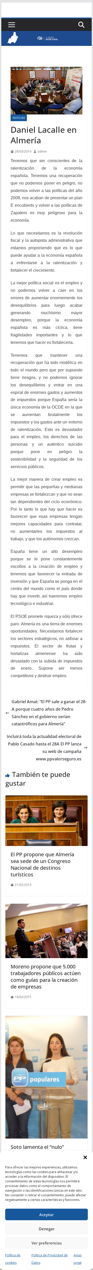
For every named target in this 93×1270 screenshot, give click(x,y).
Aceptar (46, 1214)
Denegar (47, 1228)
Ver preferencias (47, 1243)
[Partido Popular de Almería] (46, 34)
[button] (85, 1157)
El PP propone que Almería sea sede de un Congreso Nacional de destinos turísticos (42, 864)
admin (42, 151)
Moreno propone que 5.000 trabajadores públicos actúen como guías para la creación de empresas (46, 976)
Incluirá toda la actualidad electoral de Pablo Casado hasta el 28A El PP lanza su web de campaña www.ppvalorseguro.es (44, 747)
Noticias (19, 118)
